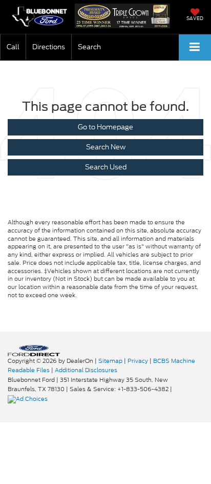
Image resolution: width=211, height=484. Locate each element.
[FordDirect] (34, 350)
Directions (48, 47)
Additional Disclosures (86, 370)
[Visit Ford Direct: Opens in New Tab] (29, 399)
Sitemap (110, 361)
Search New (105, 147)
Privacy (138, 361)
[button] (13, 47)
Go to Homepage (105, 127)
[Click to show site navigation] (195, 47)
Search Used (105, 167)
